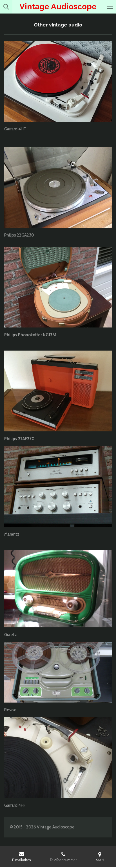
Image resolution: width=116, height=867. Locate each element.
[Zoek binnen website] (6, 7)
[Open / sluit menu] (110, 7)
